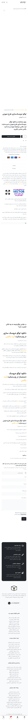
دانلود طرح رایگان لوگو (22, 149)
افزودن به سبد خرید (11, 136)
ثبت (24, 519)
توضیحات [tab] (14, 165)
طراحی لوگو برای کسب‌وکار (14, 618)
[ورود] (6, 2)
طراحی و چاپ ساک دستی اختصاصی (14, 667)
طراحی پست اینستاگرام (14, 623)
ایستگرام (12, 148)
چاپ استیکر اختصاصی (14, 651)
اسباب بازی (16, 148)
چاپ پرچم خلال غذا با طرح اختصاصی (14, 702)
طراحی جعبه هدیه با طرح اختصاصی (14, 669)
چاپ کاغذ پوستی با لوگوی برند (14, 658)
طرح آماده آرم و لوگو (9, 151)
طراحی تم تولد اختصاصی (14, 692)
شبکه (14, 151)
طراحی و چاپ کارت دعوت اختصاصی (14, 679)
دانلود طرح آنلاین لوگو (6, 148)
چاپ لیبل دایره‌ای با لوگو (14, 648)
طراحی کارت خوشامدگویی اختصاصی (14, 683)
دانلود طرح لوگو (23, 151)
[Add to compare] (23, 140)
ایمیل (25, 484)
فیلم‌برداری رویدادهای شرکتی (14, 633)
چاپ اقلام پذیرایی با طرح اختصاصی (14, 707)
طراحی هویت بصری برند (14, 619)
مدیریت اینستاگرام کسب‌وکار (14, 626)
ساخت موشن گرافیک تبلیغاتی (14, 628)
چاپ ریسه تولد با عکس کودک (14, 694)
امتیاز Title (24, 491)
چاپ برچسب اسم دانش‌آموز (14, 642)
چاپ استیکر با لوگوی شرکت (14, 653)
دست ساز (19, 151)
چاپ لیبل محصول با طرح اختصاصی (14, 649)
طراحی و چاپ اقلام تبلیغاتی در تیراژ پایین (14, 706)
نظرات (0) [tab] (14, 168)
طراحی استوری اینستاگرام (14, 624)
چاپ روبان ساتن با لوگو (14, 672)
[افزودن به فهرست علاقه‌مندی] (25, 140)
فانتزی (8, 152)
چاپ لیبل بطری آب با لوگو (14, 656)
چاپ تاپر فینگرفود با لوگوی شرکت (14, 697)
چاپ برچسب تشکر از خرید (14, 644)
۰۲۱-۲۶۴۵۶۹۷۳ (15, 603)
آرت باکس (21, 148)
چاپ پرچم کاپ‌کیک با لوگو (14, 701)
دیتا (16, 151)
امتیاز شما (25, 473)
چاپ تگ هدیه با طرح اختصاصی (14, 677)
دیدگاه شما (23, 498)
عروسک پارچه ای (13, 152)
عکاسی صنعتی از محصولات (14, 631)
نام (25, 477)
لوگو (21, 146)
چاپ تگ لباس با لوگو (14, 674)
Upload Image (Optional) (21, 513)
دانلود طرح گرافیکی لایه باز (13, 149)
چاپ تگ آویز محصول (14, 676)
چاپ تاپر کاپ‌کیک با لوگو (14, 695)
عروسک (17, 152)
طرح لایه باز (21, 152)
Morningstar (23, 351)
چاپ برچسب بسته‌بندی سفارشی (14, 654)
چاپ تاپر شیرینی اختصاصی (14, 699)
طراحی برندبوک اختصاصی (14, 621)
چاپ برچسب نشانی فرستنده (14, 646)
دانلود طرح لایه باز (6, 149)
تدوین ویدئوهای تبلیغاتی (14, 630)
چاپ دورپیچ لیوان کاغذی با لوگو (14, 704)
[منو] (2, 2)
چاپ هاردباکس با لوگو (14, 671)
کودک (23, 146)
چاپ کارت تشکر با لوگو (14, 681)
